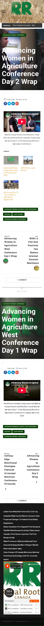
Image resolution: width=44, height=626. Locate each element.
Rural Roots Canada (35, 621)
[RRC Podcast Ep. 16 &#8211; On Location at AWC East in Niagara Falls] (11, 184)
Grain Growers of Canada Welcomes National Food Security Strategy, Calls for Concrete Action (21, 556)
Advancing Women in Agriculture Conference (20, 209)
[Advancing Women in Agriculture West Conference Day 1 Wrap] (11, 160)
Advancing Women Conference (14, 35)
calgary (7, 214)
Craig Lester (11, 99)
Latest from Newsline (12, 512)
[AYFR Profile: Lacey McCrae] (28, 160)
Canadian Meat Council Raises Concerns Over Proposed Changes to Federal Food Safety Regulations (22, 519)
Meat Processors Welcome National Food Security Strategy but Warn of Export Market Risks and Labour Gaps (21, 545)
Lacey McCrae (18, 214)
